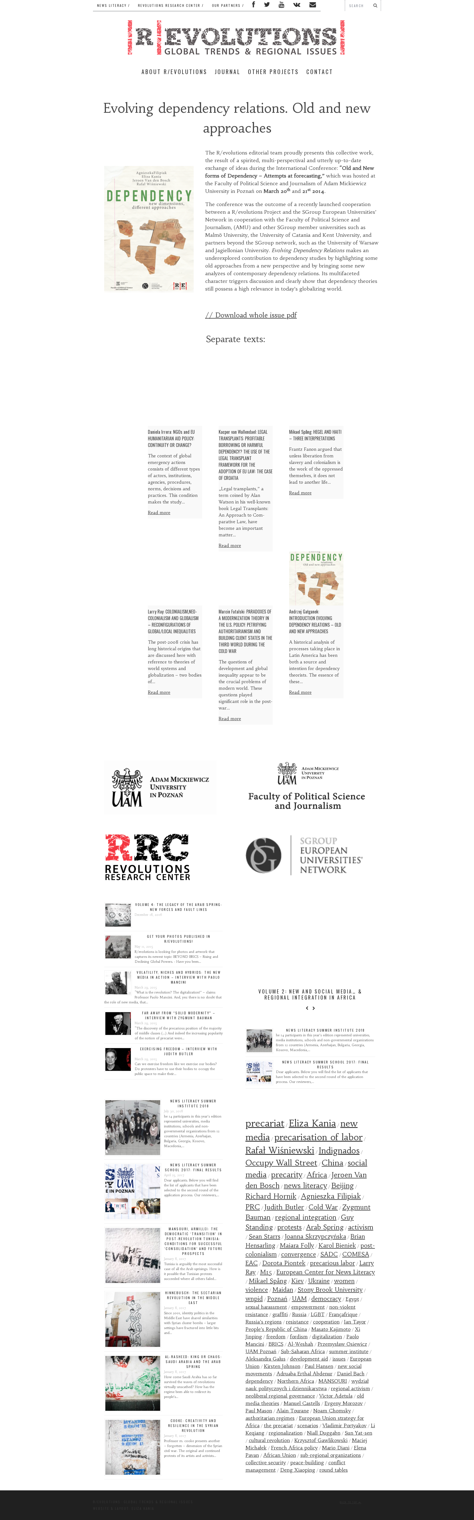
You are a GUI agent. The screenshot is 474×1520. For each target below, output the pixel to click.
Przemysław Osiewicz (342, 1344)
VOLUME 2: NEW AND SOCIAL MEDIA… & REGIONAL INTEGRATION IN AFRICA (310, 994)
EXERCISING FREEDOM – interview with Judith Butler (179, 1051)
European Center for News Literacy (325, 1272)
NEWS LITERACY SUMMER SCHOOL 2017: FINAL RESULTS (193, 1167)
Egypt (352, 1299)
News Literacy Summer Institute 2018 (193, 1103)
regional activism (350, 1388)
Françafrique (343, 1314)
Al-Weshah (300, 1344)
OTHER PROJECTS (273, 71)
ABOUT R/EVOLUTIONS (174, 71)
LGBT (318, 1314)
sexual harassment (266, 1307)
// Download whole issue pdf (251, 315)
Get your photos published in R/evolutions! (178, 939)
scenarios (307, 1425)
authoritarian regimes (270, 1418)
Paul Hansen (319, 1366)
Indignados (339, 1150)
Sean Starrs (264, 1236)
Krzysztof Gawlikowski (321, 1440)
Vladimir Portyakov (344, 1425)
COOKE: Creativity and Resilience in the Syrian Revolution (193, 1425)
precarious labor (332, 1263)
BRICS (276, 1344)
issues (339, 1359)
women (344, 1281)
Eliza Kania (312, 1123)
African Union (279, 1455)
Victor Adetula (335, 1396)
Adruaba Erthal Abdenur (304, 1373)
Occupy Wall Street (281, 1163)
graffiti (280, 1314)
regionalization (286, 1433)
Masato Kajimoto (331, 1329)
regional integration (306, 1217)
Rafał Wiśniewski (280, 1150)
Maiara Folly (297, 1245)
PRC (253, 1207)
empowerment (308, 1307)
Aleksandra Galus (266, 1359)
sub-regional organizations (330, 1455)
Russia (299, 1314)
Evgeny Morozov (344, 1403)
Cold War (323, 1207)
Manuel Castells (302, 1403)
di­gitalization (327, 1336)
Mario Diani (335, 1448)
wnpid (254, 1298)
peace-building (307, 1462)
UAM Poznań (261, 1351)
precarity (286, 1175)
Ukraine (319, 1281)
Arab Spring (325, 1227)
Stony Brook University (330, 1289)
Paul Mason (259, 1411)
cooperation (326, 1322)
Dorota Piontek (284, 1263)
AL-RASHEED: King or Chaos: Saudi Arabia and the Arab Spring (193, 1361)
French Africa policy (294, 1448)
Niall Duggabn (323, 1433)
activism (360, 1227)
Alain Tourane (292, 1411)
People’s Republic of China (276, 1329)
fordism (299, 1336)
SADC (329, 1254)
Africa (317, 1174)
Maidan (282, 1289)
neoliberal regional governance (280, 1396)
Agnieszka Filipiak (331, 1196)
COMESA (355, 1254)
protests (289, 1227)
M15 (266, 1272)
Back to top (349, 1502)
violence (257, 1289)
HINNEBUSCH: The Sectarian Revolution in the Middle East (193, 1297)
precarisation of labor (318, 1137)
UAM (299, 1298)
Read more (159, 512)
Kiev (297, 1281)
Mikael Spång (268, 1281)
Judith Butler (284, 1207)
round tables (334, 1470)
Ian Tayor (355, 1322)
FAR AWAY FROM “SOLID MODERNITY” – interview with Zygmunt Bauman (178, 1015)
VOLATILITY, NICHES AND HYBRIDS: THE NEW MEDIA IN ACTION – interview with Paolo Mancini (179, 977)
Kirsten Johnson (282, 1366)
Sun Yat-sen (358, 1433)
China (332, 1163)
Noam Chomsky (332, 1411)
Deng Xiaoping (297, 1470)
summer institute (348, 1351)
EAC (252, 1263)
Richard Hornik (271, 1196)
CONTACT (319, 71)
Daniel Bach (351, 1373)
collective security (266, 1462)
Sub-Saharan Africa (303, 1351)
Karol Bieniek (337, 1245)
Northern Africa (295, 1381)
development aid (309, 1359)
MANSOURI (332, 1381)
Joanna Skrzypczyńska (315, 1236)
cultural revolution (269, 1440)
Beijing (342, 1185)
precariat (265, 1123)
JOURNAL (228, 71)
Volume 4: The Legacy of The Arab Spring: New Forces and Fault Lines (178, 907)
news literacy (305, 1185)
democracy (326, 1298)
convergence (298, 1254)
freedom (276, 1336)
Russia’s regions (264, 1322)
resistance (297, 1322)
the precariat (278, 1425)
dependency (259, 1381)
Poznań (277, 1298)
